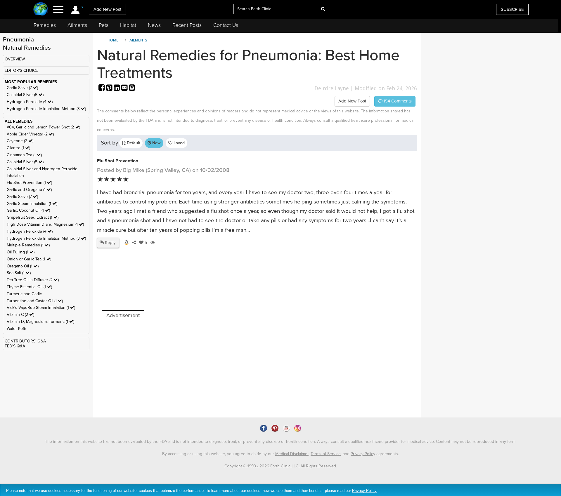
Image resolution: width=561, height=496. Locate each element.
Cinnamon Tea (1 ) (24, 154)
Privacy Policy (363, 453)
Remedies (45, 25)
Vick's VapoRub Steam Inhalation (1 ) (41, 307)
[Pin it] (110, 88)
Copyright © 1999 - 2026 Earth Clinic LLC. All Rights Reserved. (280, 466)
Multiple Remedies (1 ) (28, 245)
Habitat (128, 25)
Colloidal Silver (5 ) (25, 94)
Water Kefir (16, 328)
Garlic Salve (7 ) (22, 87)
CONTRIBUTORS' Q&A (25, 341)
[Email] (125, 88)
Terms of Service (326, 453)
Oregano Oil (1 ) (23, 266)
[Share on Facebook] (102, 88)
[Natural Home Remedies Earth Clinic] (41, 9)
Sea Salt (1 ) (19, 272)
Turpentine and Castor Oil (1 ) (35, 300)
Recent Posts (187, 25)
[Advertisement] (208, 364)
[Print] (132, 88)
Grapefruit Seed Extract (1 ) (32, 217)
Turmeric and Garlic (24, 293)
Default (133, 142)
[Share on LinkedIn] (117, 88)
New (156, 142)
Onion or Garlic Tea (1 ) (29, 259)
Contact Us (225, 25)
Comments (397, 101)
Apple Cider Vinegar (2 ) (30, 134)
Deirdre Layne (331, 88)
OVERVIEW (15, 59)
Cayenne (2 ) (20, 140)
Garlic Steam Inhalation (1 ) (32, 203)
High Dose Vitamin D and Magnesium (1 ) (45, 224)
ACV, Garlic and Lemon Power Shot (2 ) (43, 127)
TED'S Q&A (15, 346)
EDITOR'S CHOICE (21, 70)
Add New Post (107, 9)
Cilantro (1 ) (18, 147)
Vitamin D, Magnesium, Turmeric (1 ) (40, 321)
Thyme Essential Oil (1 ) (29, 286)
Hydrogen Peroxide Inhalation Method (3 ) (46, 108)
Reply (109, 242)
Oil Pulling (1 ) (20, 252)
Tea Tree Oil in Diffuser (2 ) (33, 279)
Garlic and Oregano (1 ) (29, 189)
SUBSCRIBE (512, 9)
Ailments (77, 25)
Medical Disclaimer (292, 453)
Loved (178, 142)
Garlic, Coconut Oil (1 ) (28, 210)
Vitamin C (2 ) (20, 314)
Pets (103, 25)
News (154, 25)
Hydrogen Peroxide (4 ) (30, 101)
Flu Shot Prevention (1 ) (29, 182)
